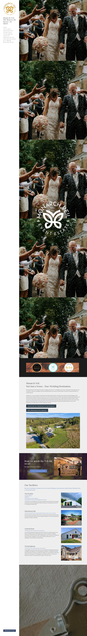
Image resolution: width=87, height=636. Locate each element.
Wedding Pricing (9, 630)
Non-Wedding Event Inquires (37, 410)
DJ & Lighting (7, 40)
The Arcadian (7, 29)
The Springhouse (8, 33)
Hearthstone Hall (8, 30)
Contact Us (6, 35)
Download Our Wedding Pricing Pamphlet (41, 406)
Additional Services (8, 37)
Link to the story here (38, 471)
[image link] (68, 466)
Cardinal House (7, 32)
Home (5, 27)
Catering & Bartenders (9, 38)
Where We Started (8, 42)
